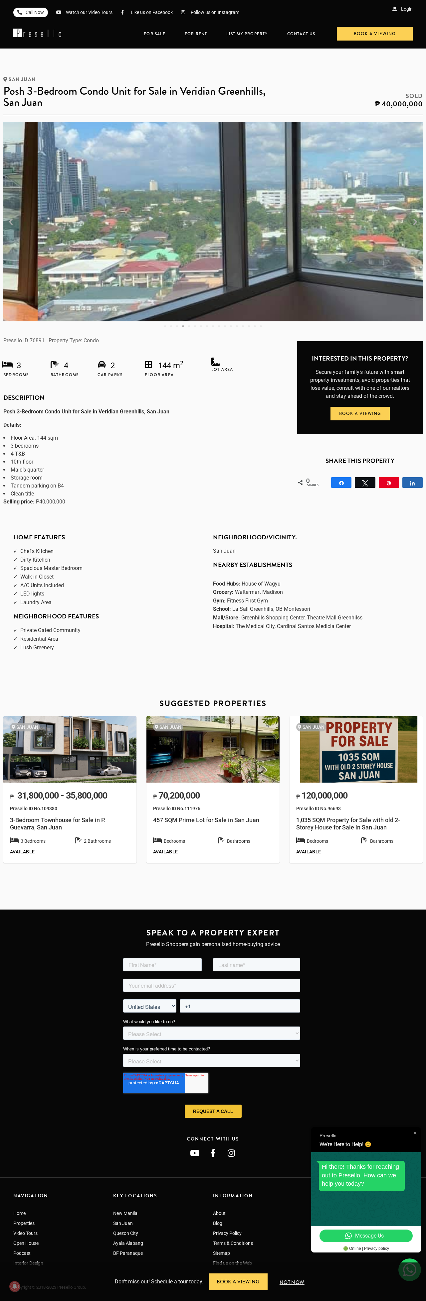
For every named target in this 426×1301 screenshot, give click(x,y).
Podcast (22, 1253)
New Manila (125, 1213)
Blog (217, 1223)
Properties (24, 1223)
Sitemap (221, 1253)
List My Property (247, 34)
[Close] (423, 1265)
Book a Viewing (238, 1281)
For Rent (196, 34)
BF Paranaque (128, 1253)
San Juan (22, 79)
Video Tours (25, 1233)
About (219, 1213)
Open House (26, 1243)
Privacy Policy (227, 1233)
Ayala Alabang (128, 1243)
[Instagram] (231, 1153)
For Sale (154, 34)
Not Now (292, 1282)
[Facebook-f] (213, 1153)
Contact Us (301, 34)
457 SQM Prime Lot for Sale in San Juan (206, 820)
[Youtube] (194, 1153)
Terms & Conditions (233, 1243)
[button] (11, 221)
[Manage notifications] (14, 1286)
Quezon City (125, 1233)
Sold (414, 95)
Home (19, 1213)
